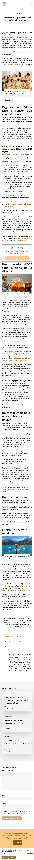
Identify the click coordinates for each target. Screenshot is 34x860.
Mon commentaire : (8, 770)
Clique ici (18, 842)
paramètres (30, 853)
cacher (12, 101)
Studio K (5, 371)
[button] (32, 3)
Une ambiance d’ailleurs (14, 174)
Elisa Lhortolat (9, 24)
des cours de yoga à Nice (22, 371)
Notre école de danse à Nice (12, 155)
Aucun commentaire (25, 24)
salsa (26, 167)
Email (4, 803)
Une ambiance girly (11, 165)
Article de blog (17, 13)
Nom (4, 796)
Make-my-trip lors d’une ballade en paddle (16, 590)
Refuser (12, 857)
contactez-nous (21, 240)
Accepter (5, 857)
